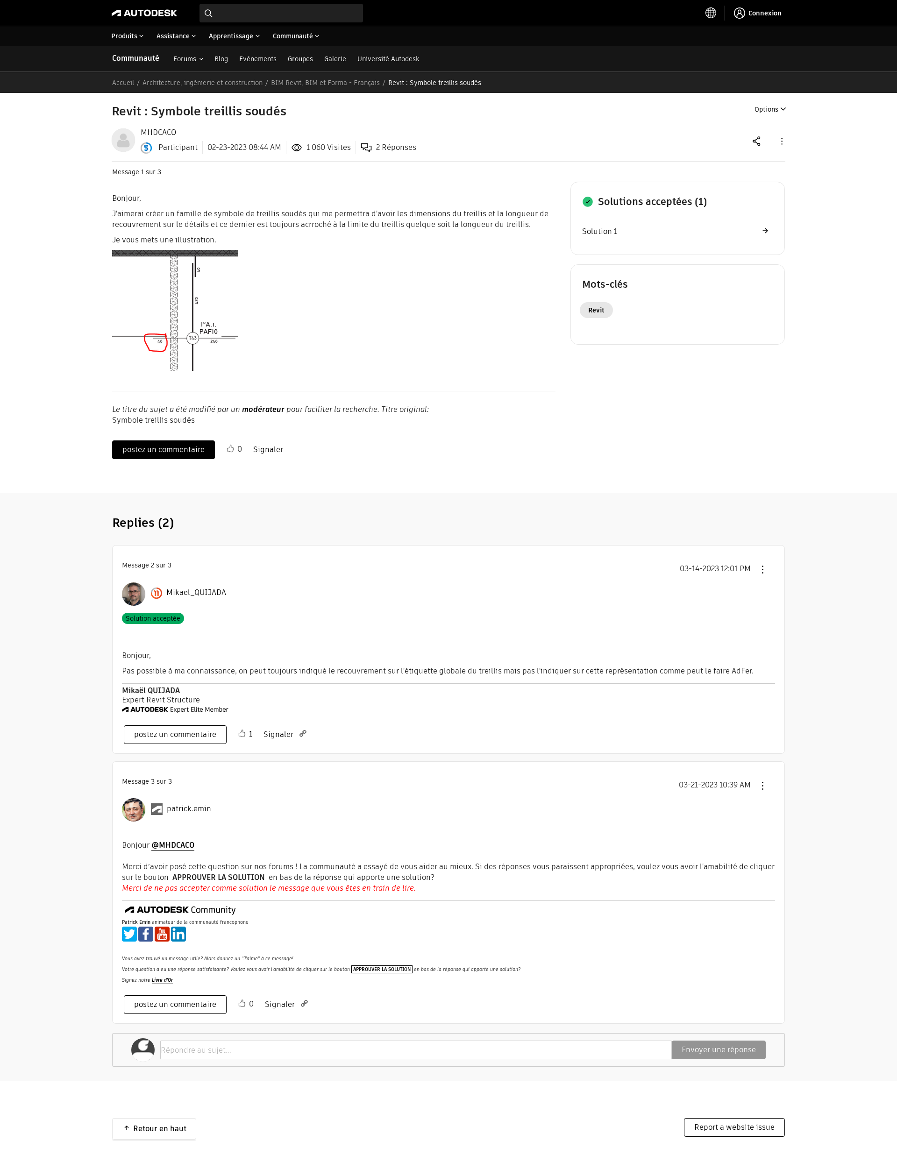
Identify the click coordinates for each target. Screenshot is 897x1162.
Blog (221, 59)
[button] (781, 140)
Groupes (300, 59)
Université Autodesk (388, 59)
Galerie (335, 59)
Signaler (268, 449)
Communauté (135, 58)
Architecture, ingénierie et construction (202, 82)
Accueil (123, 82)
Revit (596, 310)
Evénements (258, 59)
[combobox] (281, 13)
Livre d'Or (162, 980)
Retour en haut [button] (159, 1128)
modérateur (263, 409)
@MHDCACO (172, 845)
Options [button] (766, 109)
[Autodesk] (144, 13)
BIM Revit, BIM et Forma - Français (325, 82)
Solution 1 (599, 231)
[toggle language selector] (711, 13)
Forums (184, 59)
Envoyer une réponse (719, 1049)
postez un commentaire (163, 449)
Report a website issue (734, 1127)
